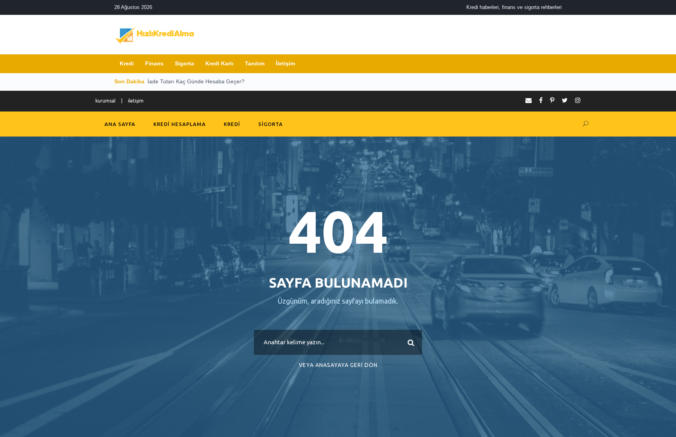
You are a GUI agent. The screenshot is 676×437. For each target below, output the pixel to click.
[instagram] (578, 100)
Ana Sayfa (119, 124)
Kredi (127, 63)
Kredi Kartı (219, 63)
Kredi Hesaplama (179, 124)
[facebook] (541, 100)
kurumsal (105, 100)
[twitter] (565, 100)
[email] (528, 100)
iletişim (136, 100)
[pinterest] (552, 100)
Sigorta (184, 63)
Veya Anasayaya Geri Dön (338, 365)
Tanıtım (254, 63)
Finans (154, 63)
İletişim (285, 63)
